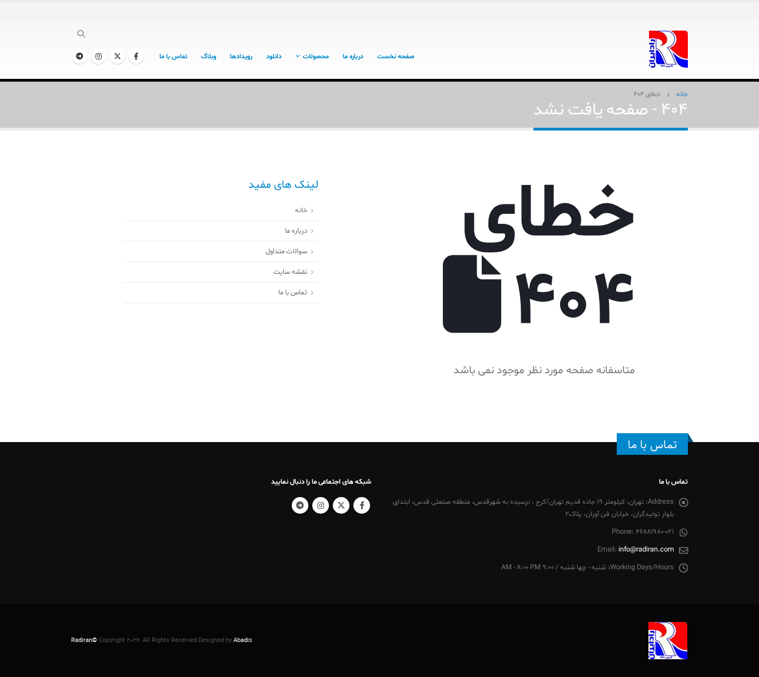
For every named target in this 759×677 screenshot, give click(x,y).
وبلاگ (208, 56)
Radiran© (84, 640)
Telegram (300, 505)
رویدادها (241, 56)
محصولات (316, 56)
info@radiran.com (646, 550)
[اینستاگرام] (98, 56)
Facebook (361, 505)
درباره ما (353, 56)
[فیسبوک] (136, 56)
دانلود (274, 56)
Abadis (242, 640)
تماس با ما (173, 56)
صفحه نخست (396, 56)
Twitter (341, 505)
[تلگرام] (79, 56)
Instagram (320, 505)
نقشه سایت (290, 272)
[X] (117, 56)
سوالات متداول (286, 252)
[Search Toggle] (81, 35)
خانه (301, 210)
